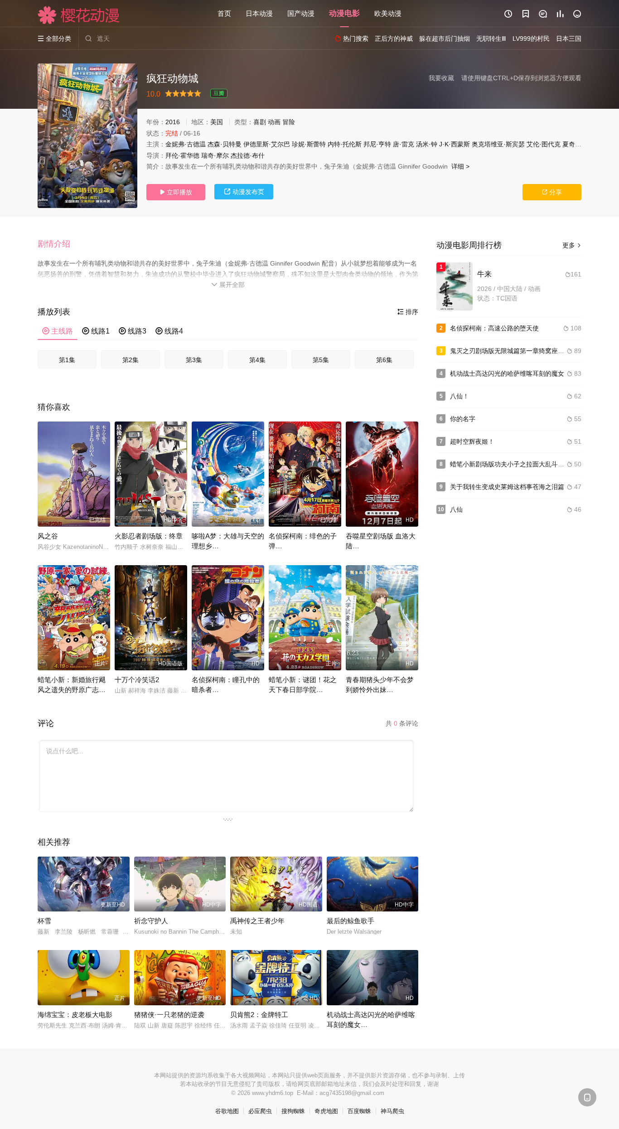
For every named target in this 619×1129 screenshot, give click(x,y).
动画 (274, 122)
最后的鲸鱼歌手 (350, 921)
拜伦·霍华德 (182, 155)
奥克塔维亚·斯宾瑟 (498, 144)
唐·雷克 (403, 144)
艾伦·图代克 (544, 144)
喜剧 (259, 122)
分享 (552, 192)
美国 (216, 122)
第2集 (130, 359)
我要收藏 (441, 78)
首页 (224, 13)
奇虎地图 (326, 1111)
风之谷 (48, 536)
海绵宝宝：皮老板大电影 (75, 1014)
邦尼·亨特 (377, 144)
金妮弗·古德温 (185, 144)
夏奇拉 (571, 144)
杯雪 (44, 921)
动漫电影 (344, 13)
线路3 (132, 331)
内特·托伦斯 (345, 144)
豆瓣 (218, 93)
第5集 (321, 359)
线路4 (169, 331)
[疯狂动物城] (87, 135)
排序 (407, 311)
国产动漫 (300, 13)
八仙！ (459, 396)
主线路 (57, 331)
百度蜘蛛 (359, 1111)
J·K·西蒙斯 (454, 144)
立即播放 (176, 192)
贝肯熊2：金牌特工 (259, 1014)
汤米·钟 (426, 144)
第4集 (257, 359)
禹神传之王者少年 (257, 921)
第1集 (67, 359)
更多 (571, 245)
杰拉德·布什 (248, 155)
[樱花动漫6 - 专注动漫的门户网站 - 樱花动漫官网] (79, 14)
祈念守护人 (151, 921)
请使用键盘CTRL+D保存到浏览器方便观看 (521, 78)
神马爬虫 (392, 1111)
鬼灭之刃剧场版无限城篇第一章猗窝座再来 (510, 350)
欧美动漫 (387, 13)
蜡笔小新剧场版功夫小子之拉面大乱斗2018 (511, 464)
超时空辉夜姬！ (472, 441)
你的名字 (462, 418)
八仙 (456, 509)
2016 (172, 122)
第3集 (194, 359)
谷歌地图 (227, 1111)
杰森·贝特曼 (225, 144)
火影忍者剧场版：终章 (149, 536)
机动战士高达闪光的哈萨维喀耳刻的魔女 (507, 373)
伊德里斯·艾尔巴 (266, 144)
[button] (58, 244)
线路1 (96, 331)
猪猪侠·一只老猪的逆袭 (169, 1014)
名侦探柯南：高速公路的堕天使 (494, 328)
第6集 (384, 359)
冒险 (288, 122)
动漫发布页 (244, 191)
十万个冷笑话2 (137, 679)
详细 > (460, 166)
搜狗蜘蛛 (293, 1111)
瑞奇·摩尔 (215, 155)
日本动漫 (259, 13)
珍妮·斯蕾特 (309, 144)
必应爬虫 (260, 1111)
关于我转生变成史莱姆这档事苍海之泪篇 (507, 486)
